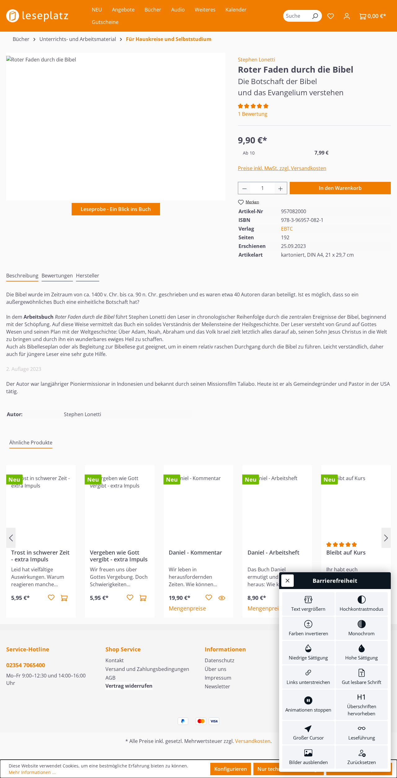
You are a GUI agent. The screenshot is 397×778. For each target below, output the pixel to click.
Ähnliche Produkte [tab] (30, 442)
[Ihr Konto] (346, 16)
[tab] (22, 275)
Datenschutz (219, 660)
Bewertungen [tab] (57, 275)
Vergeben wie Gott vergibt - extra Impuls (119, 556)
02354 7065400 (25, 665)
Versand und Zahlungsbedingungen (147, 669)
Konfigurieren (230, 769)
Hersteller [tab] (87, 275)
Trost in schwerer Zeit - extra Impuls (40, 556)
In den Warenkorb (340, 188)
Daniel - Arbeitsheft (273, 552)
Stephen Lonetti (256, 59)
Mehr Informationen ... (32, 772)
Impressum (218, 677)
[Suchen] (315, 16)
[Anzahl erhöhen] (280, 188)
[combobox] (295, 16)
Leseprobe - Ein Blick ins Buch (116, 209)
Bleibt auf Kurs (346, 552)
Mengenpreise (187, 608)
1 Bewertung (252, 113)
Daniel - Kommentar (195, 552)
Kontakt (114, 660)
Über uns (215, 669)
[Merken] (51, 597)
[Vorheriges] (11, 538)
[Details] (221, 597)
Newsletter (217, 686)
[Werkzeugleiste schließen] (287, 580)
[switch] (308, 604)
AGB (110, 677)
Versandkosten (252, 741)
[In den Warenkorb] (64, 597)
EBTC (287, 228)
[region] (116, 122)
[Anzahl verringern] (244, 188)
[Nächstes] (386, 538)
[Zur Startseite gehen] (37, 15)
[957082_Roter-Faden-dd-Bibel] (115, 122)
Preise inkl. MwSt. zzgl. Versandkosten (282, 168)
